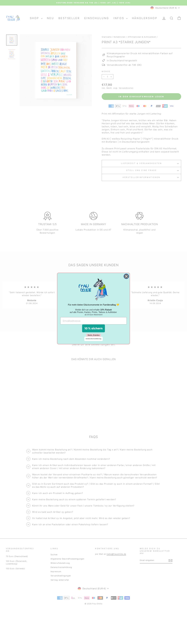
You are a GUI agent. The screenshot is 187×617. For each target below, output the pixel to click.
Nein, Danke (93, 335)
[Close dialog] (126, 276)
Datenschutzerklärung (93, 339)
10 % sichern (93, 328)
